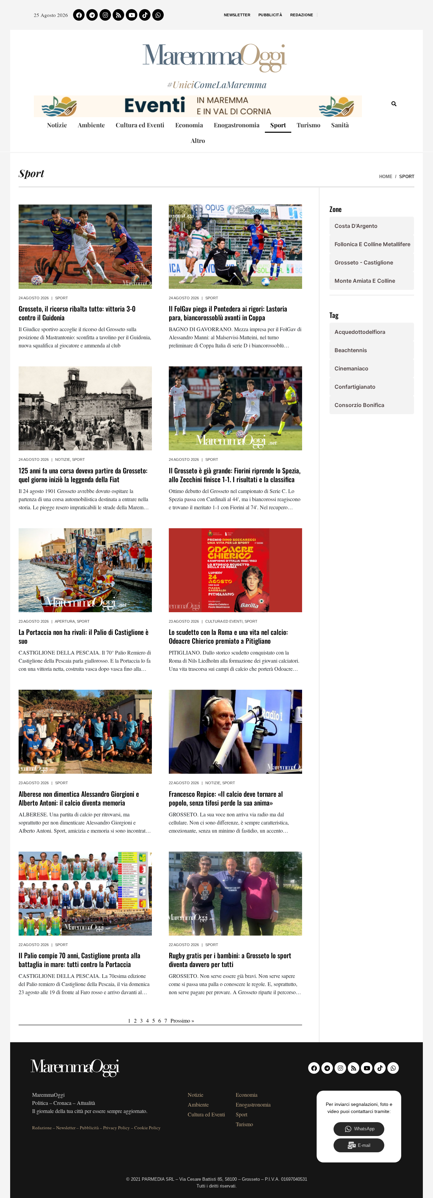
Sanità (340, 125)
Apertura (65, 621)
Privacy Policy (116, 1128)
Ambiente (91, 125)
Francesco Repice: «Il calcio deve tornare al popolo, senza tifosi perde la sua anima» (226, 798)
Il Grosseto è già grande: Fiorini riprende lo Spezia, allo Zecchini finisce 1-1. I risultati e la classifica (234, 474)
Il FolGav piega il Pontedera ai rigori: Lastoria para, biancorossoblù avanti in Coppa (228, 312)
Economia (189, 125)
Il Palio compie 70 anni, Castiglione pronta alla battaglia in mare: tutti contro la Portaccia (79, 959)
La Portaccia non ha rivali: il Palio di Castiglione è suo (84, 636)
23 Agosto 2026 (34, 621)
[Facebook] (79, 15)
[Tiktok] (145, 15)
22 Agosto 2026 (184, 783)
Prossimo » (182, 1020)
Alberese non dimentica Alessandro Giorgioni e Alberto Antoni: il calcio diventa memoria (79, 798)
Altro (198, 140)
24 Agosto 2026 (34, 298)
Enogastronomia (236, 125)
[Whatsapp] (158, 15)
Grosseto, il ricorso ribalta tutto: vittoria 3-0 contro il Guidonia (77, 312)
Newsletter (237, 15)
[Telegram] (92, 15)
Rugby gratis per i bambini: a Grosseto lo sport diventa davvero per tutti (230, 959)
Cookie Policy (147, 1128)
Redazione (301, 15)
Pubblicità (270, 15)
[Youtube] (131, 15)
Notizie (57, 125)
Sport (278, 125)
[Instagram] (105, 15)
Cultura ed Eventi (140, 125)
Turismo (308, 125)
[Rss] (118, 15)
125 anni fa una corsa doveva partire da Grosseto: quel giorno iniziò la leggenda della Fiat (83, 474)
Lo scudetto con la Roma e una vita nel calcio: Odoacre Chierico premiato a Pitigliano (228, 636)
